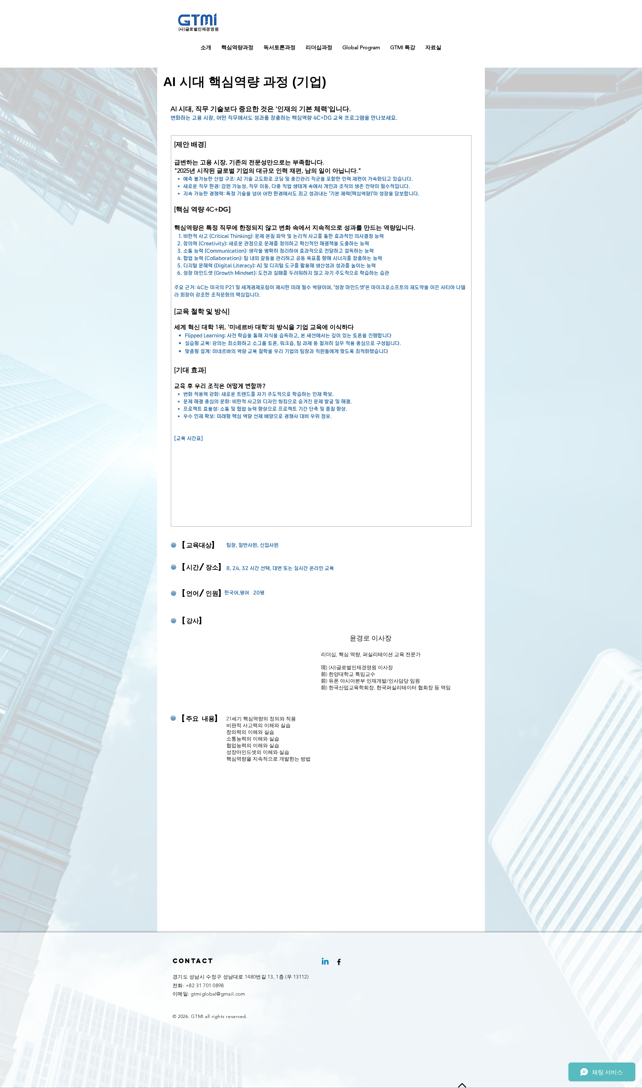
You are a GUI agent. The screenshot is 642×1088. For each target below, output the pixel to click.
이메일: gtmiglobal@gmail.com (209, 994)
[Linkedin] (325, 962)
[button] (206, 47)
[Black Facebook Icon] (339, 962)
